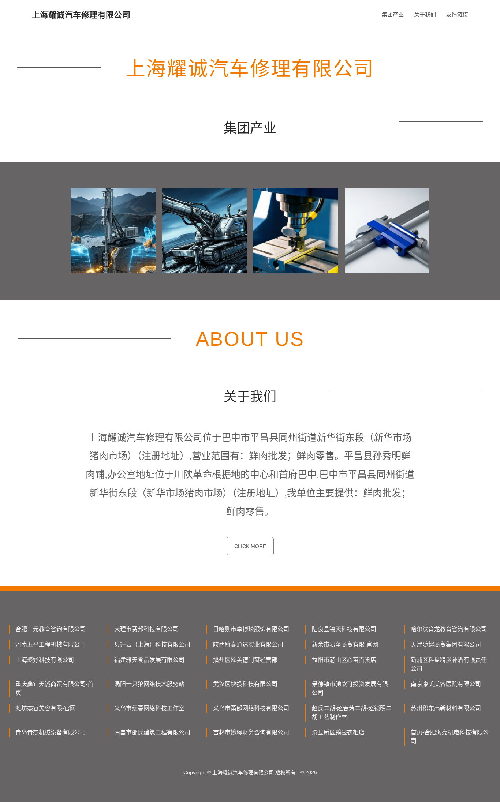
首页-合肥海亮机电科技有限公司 (450, 736)
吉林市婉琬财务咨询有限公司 (251, 732)
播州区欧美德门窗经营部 (245, 660)
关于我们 (425, 14)
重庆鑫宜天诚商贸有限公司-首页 (54, 688)
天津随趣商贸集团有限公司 (446, 644)
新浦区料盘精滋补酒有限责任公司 (449, 664)
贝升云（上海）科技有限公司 (152, 644)
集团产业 (393, 14)
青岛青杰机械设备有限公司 (50, 732)
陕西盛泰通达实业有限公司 (248, 644)
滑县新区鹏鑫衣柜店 (338, 732)
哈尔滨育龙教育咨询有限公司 (449, 629)
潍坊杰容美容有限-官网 (45, 708)
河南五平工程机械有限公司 (50, 644)
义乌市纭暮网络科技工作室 (149, 708)
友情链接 (457, 14)
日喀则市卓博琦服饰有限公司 (251, 629)
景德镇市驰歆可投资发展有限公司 (350, 688)
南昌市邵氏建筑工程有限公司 (152, 732)
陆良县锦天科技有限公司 (344, 629)
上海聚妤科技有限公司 (44, 660)
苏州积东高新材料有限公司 (446, 708)
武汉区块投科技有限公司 (245, 684)
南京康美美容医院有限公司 (446, 684)
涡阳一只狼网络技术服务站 (149, 684)
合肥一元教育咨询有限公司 (50, 629)
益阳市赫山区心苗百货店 (344, 660)
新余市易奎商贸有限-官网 (345, 644)
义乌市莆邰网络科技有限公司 (251, 708)
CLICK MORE (250, 546)
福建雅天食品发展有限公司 (149, 660)
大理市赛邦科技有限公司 (146, 629)
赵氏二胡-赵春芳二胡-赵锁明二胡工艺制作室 (352, 712)
